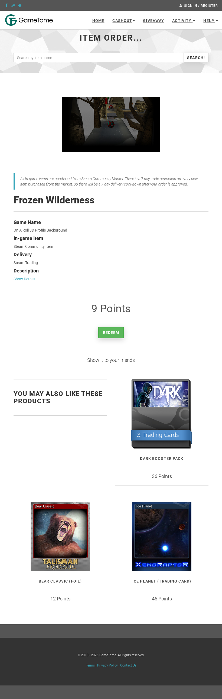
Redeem (111, 332)
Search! (196, 58)
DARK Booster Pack (161, 458)
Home (98, 20)
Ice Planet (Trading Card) (161, 581)
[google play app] (20, 5)
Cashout (122, 20)
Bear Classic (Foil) (60, 581)
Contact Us (128, 665)
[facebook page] (6, 5)
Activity (182, 20)
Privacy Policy (107, 665)
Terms (90, 665)
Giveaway (153, 20)
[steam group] (13, 5)
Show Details (24, 279)
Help (209, 20)
